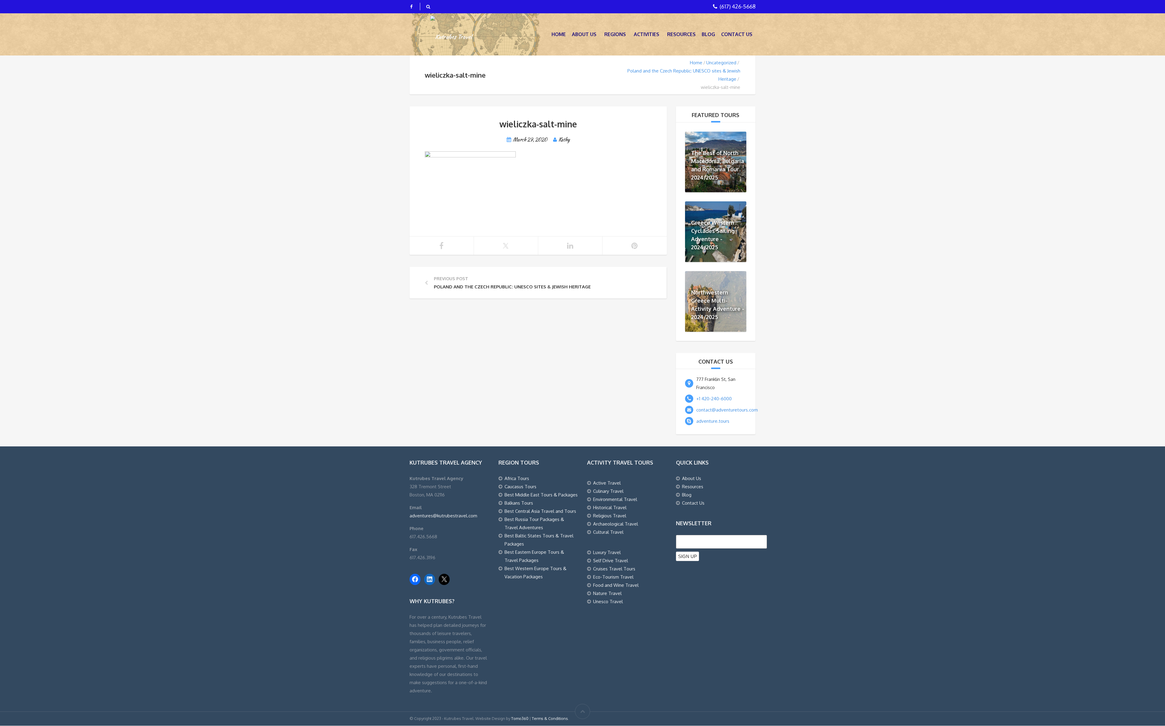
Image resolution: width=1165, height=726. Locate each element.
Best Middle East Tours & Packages (541, 495)
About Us (584, 34)
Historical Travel (609, 507)
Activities (646, 34)
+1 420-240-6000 (714, 399)
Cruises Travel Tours (614, 569)
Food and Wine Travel (616, 585)
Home (559, 34)
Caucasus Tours (520, 486)
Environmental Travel (615, 499)
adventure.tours (712, 421)
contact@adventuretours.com (727, 410)
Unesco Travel (608, 601)
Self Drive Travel (610, 560)
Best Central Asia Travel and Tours (540, 511)
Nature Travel (607, 593)
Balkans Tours (519, 503)
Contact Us (736, 34)
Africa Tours (517, 478)
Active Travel (607, 483)
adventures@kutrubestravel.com (443, 516)
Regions (615, 34)
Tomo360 (519, 718)
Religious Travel (609, 516)
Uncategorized (721, 63)
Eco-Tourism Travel (613, 577)
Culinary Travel (608, 491)
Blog (708, 34)
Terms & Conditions (550, 718)
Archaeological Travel (615, 524)
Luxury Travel (607, 552)
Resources (681, 34)
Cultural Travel (608, 532)
